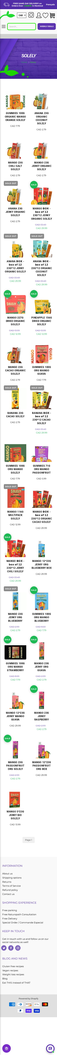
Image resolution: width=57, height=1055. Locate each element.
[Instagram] (18, 948)
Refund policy (10, 890)
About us (7, 873)
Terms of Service (11, 885)
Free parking (9, 910)
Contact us (8, 894)
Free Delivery (9, 918)
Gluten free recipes (13, 966)
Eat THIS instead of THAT (16, 982)
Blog (4, 978)
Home (24, 62)
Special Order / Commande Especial (22, 922)
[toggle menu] (3, 26)
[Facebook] (11, 948)
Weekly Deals (47, 26)
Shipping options (11, 877)
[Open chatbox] (50, 1048)
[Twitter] (4, 948)
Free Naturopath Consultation (19, 914)
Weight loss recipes (13, 974)
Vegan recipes (10, 970)
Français (50, 4)
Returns (6, 882)
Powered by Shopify (28, 998)
